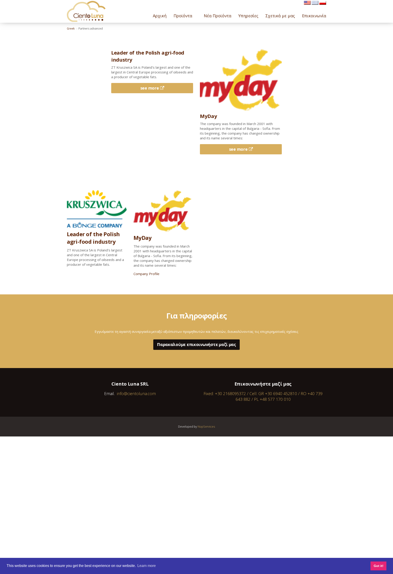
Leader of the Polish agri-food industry (93, 238)
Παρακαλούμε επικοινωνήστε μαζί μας (196, 344)
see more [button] (149, 88)
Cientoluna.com (86, 11)
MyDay (143, 237)
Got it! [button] (378, 566)
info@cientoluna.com (136, 393)
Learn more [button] (146, 566)
